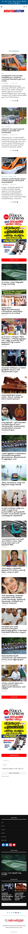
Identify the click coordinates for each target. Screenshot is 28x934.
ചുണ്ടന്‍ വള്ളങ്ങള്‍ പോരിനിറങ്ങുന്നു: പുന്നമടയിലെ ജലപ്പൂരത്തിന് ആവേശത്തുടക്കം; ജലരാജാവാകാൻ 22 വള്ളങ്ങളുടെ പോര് (13, 456)
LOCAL (6, 176)
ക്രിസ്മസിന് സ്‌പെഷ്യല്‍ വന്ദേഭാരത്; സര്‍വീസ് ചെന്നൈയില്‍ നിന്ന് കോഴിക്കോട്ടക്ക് (12, 130)
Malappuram (10, 176)
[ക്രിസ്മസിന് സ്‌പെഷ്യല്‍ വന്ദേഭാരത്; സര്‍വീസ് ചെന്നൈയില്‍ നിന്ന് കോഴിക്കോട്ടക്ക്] (14, 115)
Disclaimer (14, 1)
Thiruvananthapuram (7, 126)
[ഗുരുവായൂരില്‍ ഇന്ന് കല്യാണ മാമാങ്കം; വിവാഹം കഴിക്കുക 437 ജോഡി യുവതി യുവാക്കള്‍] (14, 385)
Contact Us (10, 1)
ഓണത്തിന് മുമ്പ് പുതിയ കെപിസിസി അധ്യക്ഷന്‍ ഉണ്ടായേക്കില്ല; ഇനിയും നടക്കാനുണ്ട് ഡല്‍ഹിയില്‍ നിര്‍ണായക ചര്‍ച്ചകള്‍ (13, 629)
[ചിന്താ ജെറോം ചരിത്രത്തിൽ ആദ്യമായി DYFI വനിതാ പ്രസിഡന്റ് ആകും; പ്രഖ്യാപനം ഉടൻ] (14, 558)
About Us (6, 1)
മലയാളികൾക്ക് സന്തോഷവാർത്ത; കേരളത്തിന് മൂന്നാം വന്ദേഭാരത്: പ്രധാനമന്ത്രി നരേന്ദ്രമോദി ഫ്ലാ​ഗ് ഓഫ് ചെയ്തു (13, 78)
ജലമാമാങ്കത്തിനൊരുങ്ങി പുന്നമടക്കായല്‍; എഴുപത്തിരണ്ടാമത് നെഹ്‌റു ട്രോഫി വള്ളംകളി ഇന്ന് (13, 658)
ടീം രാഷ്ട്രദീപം (5, 83)
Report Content (24, 1)
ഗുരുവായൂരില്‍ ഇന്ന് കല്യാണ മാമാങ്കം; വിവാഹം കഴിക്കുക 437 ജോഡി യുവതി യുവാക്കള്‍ (12, 397)
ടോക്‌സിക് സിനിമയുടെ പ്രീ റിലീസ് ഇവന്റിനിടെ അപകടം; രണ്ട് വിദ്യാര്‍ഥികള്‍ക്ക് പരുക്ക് (13, 370)
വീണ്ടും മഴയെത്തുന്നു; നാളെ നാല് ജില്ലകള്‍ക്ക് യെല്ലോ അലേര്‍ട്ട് (13, 484)
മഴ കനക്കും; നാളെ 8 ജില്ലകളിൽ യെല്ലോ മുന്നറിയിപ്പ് (12, 283)
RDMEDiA (20, 927)
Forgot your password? (5, 776)
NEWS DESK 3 (5, 134)
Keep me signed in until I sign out (12, 769)
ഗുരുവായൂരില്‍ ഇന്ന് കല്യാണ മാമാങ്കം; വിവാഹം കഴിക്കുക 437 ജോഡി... (20, 896)
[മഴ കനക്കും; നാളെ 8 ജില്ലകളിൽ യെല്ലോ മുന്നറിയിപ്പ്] (14, 272)
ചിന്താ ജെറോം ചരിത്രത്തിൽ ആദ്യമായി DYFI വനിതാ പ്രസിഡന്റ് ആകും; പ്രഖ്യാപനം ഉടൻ (13, 570)
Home (3, 1)
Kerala (2, 73)
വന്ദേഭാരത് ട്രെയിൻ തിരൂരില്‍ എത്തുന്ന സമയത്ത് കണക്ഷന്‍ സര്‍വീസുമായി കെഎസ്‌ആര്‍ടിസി (13, 180)
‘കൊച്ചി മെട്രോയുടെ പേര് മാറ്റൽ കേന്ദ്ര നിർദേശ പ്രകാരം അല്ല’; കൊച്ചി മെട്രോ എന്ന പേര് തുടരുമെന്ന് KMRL (12, 542)
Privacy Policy (19, 1)
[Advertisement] (14, 32)
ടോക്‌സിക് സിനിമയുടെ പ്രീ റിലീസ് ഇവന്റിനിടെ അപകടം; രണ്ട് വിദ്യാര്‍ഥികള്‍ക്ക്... (7, 896)
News (15, 176)
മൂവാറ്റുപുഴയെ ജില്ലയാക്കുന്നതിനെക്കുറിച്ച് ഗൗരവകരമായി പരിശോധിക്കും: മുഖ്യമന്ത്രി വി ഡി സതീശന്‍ (12, 310)
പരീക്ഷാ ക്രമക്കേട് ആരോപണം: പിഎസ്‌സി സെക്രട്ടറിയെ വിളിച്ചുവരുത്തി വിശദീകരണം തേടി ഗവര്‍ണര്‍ (13, 686)
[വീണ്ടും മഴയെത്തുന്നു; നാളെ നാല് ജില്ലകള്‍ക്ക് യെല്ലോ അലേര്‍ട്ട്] (14, 472)
